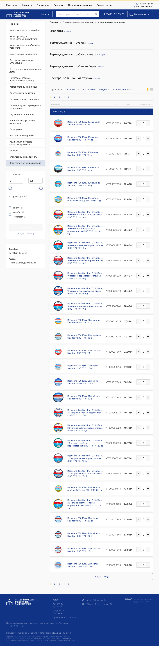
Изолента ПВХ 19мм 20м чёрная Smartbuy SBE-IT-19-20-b (83, 534)
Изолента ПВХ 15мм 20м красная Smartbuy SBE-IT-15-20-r (83, 351)
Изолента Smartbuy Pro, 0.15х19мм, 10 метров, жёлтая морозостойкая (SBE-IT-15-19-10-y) (85, 214)
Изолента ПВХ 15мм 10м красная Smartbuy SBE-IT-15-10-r (83, 123)
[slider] (10, 188)
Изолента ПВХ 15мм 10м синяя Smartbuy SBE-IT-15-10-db (82, 138)
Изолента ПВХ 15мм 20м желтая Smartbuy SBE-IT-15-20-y (83, 321)
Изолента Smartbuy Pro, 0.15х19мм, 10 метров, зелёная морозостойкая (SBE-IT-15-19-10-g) (85, 245)
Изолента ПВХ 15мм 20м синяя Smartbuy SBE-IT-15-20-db (82, 382)
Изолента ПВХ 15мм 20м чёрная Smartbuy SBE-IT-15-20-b (83, 397)
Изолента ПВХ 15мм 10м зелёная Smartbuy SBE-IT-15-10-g (83, 184)
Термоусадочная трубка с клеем (77, 54)
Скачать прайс (146, 4)
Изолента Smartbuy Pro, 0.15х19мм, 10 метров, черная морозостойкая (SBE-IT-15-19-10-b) (85, 306)
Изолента (60, 30)
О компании (43, 5)
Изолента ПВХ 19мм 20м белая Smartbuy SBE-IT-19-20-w (82, 565)
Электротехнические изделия (78, 22)
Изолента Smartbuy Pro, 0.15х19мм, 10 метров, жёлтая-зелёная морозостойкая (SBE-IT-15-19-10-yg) (85, 230)
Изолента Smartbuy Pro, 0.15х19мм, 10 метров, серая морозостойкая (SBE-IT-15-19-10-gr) (85, 276)
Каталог (45, 14)
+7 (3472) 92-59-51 (113, 14)
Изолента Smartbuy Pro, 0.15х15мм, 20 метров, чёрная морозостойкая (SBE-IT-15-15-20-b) (85, 473)
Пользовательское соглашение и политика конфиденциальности (38, 633)
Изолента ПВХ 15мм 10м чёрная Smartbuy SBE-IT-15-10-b (83, 168)
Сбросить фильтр (25, 233)
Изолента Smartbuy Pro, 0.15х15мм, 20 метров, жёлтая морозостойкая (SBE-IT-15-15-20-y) (85, 428)
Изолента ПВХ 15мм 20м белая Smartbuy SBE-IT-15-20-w (82, 366)
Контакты (27, 5)
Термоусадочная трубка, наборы (77, 66)
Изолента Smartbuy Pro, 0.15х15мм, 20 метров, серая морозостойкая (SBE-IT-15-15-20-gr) (85, 458)
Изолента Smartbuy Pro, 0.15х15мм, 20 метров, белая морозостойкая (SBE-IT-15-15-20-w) (85, 413)
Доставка (59, 5)
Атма (136, 601)
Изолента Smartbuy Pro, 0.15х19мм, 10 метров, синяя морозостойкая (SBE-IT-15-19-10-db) (85, 291)
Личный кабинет (144, 7)
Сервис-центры (104, 5)
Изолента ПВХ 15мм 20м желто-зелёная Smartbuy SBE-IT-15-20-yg (84, 488)
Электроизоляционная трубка (75, 78)
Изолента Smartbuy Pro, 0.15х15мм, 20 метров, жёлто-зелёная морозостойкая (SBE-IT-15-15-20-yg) (85, 504)
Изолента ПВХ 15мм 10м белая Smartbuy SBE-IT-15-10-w (82, 153)
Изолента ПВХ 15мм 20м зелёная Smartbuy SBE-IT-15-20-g (84, 336)
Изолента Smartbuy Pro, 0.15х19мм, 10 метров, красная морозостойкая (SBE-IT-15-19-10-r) (85, 260)
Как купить (11, 5)
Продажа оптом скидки (80, 5)
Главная (54, 22)
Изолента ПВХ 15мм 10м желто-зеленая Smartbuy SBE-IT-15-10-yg (84, 199)
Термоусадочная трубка (71, 42)
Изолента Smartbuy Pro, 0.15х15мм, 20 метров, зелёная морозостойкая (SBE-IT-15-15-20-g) (85, 443)
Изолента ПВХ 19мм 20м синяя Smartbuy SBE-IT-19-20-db (82, 519)
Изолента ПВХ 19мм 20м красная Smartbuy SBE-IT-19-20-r (83, 549)
